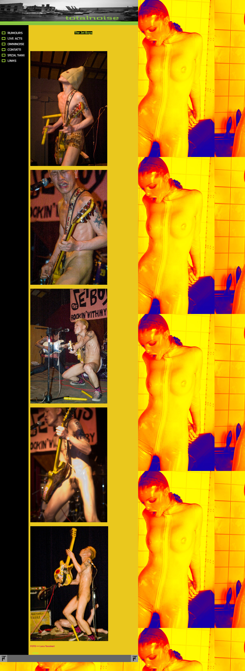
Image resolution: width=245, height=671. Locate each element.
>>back (35, 653)
